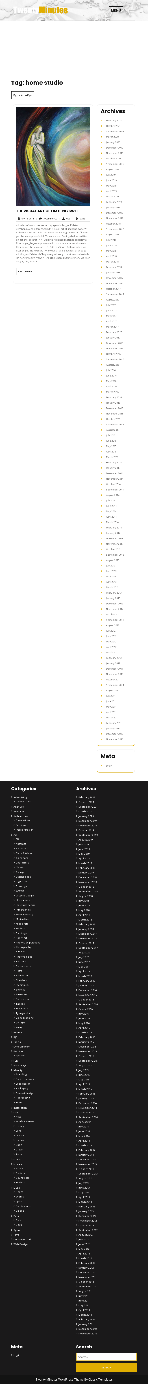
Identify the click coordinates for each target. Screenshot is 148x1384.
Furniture (21, 825)
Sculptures (22, 975)
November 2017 (114, 283)
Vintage (20, 1022)
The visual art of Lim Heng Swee (47, 210)
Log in (109, 765)
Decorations (23, 820)
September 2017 (115, 294)
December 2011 (114, 668)
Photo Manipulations (28, 942)
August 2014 (112, 495)
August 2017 (112, 299)
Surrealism (22, 999)
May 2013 (111, 576)
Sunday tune (23, 1206)
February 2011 (114, 723)
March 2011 (112, 717)
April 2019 (111, 191)
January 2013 (113, 598)
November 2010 (114, 739)
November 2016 (114, 348)
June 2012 (111, 636)
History (20, 1126)
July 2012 (111, 630)
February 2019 (114, 202)
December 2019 (114, 147)
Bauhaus (21, 848)
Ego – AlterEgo (22, 95)
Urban (19, 1149)
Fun (16, 1060)
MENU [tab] (116, 10)
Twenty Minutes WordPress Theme (60, 1379)
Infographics (23, 909)
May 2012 (111, 641)
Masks (17, 1159)
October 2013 (113, 549)
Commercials (23, 801)
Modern (20, 928)
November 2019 (114, 153)
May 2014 (111, 511)
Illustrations (23, 900)
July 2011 (111, 695)
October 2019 (113, 158)
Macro (22, 951)
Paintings (21, 933)
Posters (20, 1173)
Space (17, 1230)
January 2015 (113, 467)
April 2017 (111, 321)
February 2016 (114, 397)
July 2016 (111, 370)
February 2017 (114, 332)
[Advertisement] (74, 47)
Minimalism (22, 919)
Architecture (21, 816)
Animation (19, 811)
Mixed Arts (22, 923)
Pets (16, 1216)
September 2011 (115, 685)
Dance (19, 1191)
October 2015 (113, 419)
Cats (18, 1220)
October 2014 (113, 484)
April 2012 (111, 647)
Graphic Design (25, 895)
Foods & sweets (25, 1121)
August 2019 (112, 169)
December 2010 (114, 733)
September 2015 (115, 424)
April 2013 (111, 581)
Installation (20, 1107)
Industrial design (26, 905)
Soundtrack (22, 1177)
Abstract (21, 843)
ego (64, 218)
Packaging (22, 1088)
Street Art (21, 994)
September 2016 (115, 359)
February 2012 (114, 657)
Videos (20, 1210)
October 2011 (113, 679)
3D (17, 839)
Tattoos (20, 1003)
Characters (22, 862)
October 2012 (113, 614)
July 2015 (111, 435)
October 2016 (113, 353)
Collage (20, 872)
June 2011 (111, 701)
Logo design (23, 1083)
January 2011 (113, 728)
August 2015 (112, 429)
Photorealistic (24, 956)
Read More (25, 271)
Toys (16, 1234)
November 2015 (114, 413)
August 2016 (112, 364)
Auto (18, 1116)
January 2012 (113, 663)
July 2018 (111, 240)
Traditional (22, 1008)
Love (18, 1130)
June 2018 (111, 245)
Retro (19, 970)
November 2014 (114, 478)
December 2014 (114, 473)
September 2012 (115, 619)
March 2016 (112, 391)
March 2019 (112, 196)
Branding (21, 1074)
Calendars (22, 858)
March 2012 (112, 652)
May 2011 (111, 706)
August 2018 (112, 234)
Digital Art (21, 881)
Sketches (21, 980)
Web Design (21, 1244)
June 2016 (111, 375)
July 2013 (111, 565)
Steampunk (22, 985)
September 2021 (115, 131)
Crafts (17, 1042)
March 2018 (112, 261)
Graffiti (20, 890)
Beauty (18, 1032)
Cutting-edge (23, 876)
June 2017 (111, 310)
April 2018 (111, 256)
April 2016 (111, 386)
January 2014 (113, 533)
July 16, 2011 (27, 219)
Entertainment (22, 1046)
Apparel (20, 1055)
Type (19, 1102)
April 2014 (111, 516)
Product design (25, 1093)
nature (20, 1140)
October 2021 (113, 126)
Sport (19, 1144)
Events (20, 1196)
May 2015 (111, 446)
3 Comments (46, 219)
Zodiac (20, 1154)
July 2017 (111, 305)
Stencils (20, 989)
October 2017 (113, 288)
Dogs (19, 1224)
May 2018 (111, 250)
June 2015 (111, 440)
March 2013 (112, 587)
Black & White (24, 853)
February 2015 (114, 462)
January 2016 (113, 402)
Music (17, 1187)
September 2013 (115, 554)
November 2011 (114, 674)
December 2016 (114, 343)
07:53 (79, 218)
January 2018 (113, 272)
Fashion (18, 1051)
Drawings (21, 886)
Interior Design (24, 829)
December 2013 (114, 538)
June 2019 (111, 180)
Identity (18, 1070)
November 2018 (114, 218)
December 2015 (114, 408)
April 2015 (111, 451)
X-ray (19, 1027)
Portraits (21, 961)
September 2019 (115, 164)
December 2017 (114, 278)
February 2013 (114, 592)
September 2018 (115, 229)
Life (16, 1112)
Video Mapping (25, 1017)
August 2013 (112, 560)
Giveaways (20, 1065)
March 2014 (112, 522)
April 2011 (111, 712)
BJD (16, 1037)
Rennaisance (23, 966)
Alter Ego (19, 806)
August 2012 (112, 625)
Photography (23, 947)
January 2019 (113, 207)
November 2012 (114, 609)
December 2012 (114, 603)
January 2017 (113, 337)
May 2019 (111, 185)
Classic (20, 867)
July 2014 (111, 500)
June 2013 (111, 571)
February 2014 (114, 527)
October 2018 (113, 223)
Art (15, 835)
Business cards (25, 1079)
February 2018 (114, 267)
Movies (18, 1164)
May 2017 (111, 316)
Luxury (20, 1135)
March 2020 (112, 136)
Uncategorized (22, 1239)
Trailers (20, 1182)
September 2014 (115, 489)
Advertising (20, 797)
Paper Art (21, 937)
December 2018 (114, 212)
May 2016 (111, 381)
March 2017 (112, 326)
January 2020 (113, 142)
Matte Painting (24, 914)
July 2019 (111, 174)
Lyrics (19, 1201)
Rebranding (23, 1097)
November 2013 (114, 543)
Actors (19, 1168)
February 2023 (114, 120)
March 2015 (112, 457)
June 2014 (111, 505)
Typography (23, 1013)
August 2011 (112, 690)
